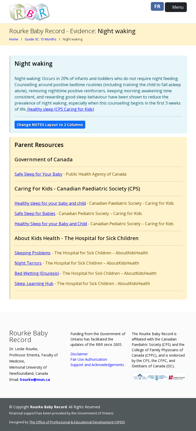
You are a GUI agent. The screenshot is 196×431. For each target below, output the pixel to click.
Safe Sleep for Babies (35, 213)
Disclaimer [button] (79, 353)
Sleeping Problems (33, 253)
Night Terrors (28, 263)
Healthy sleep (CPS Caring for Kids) (60, 109)
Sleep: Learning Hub (34, 283)
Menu (177, 7)
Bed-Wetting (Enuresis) (37, 273)
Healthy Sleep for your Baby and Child (51, 223)
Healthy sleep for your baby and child (50, 203)
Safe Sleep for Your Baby (38, 174)
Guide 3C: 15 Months (40, 39)
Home (13, 39)
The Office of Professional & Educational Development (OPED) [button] (77, 422)
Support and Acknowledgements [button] (97, 364)
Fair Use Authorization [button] (88, 359)
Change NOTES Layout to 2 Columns (50, 124)
